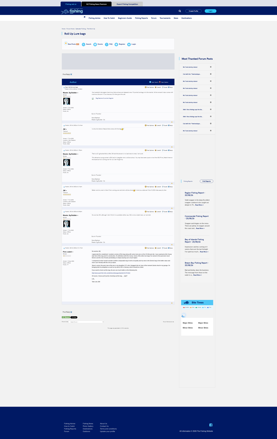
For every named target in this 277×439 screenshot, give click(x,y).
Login (210, 11)
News (176, 18)
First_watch (67, 252)
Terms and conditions (108, 428)
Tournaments (165, 18)
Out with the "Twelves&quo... (192, 74)
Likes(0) (158, 87)
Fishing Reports (141, 18)
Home (63, 29)
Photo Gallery (88, 426)
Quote (165, 87)
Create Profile (193, 11)
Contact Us (104, 426)
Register (122, 44)
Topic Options (164, 82)
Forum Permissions (168, 321)
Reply (171, 87)
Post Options (150, 87)
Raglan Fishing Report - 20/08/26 (195, 194)
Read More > (199, 205)
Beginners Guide (125, 18)
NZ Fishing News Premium (96, 4)
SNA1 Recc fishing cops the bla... (193, 109)
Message (97, 82)
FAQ (110, 44)
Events (100, 44)
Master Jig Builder (70, 93)
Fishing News (88, 423)
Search (88, 44)
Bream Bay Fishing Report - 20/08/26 (196, 264)
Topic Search (154, 82)
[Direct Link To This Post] (64, 87)
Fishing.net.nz (70, 4)
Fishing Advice (94, 18)
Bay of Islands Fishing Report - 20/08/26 (194, 240)
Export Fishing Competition (127, 4)
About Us (103, 423)
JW (64, 129)
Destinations (186, 18)
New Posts (72, 44)
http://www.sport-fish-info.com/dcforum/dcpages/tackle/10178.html (111, 273)
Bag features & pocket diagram (104, 98)
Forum (153, 18)
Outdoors (86, 431)
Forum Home (70, 29)
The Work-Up (91, 29)
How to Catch (69, 426)
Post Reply (66, 74)
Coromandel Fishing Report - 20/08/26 (197, 217)
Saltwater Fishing (81, 29)
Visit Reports (206, 181)
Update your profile (107, 431)
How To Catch (109, 18)
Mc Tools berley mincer (190, 67)
